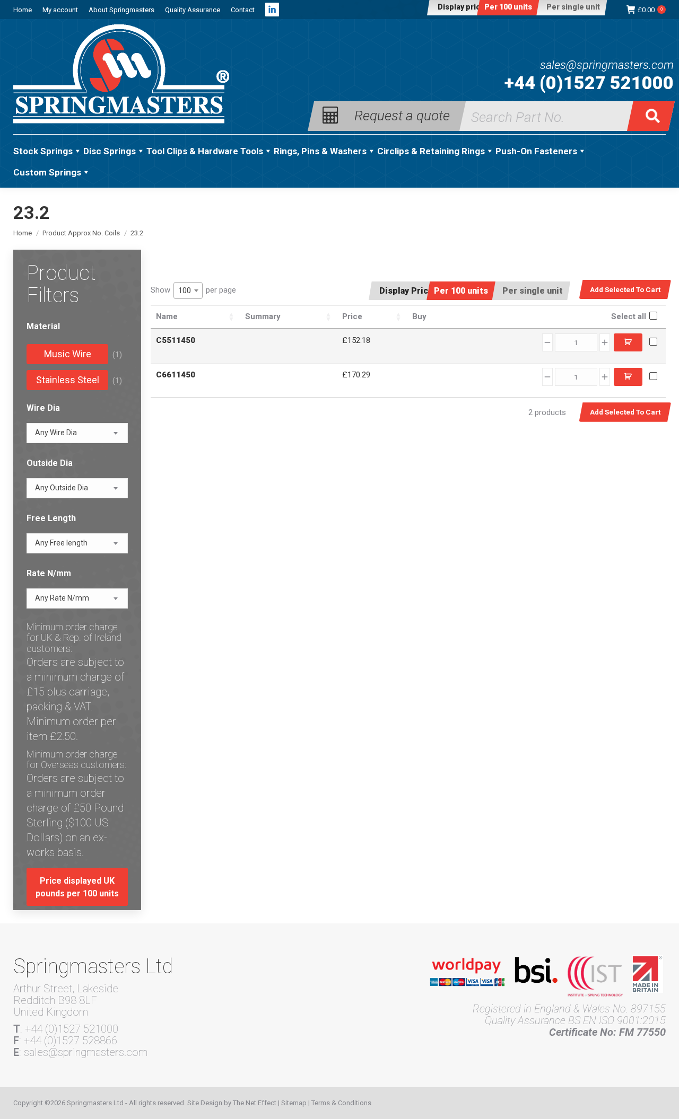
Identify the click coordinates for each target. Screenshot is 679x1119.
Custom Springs (47, 172)
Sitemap (294, 1103)
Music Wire (67, 353)
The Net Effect (254, 1103)
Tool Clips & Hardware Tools (204, 151)
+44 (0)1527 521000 (589, 82)
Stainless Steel (67, 379)
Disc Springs (109, 151)
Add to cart (628, 342)
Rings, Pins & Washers (320, 151)
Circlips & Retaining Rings (431, 151)
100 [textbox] (184, 290)
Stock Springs (43, 151)
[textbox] (56, 432)
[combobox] (188, 290)
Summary (263, 316)
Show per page (193, 290)
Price (352, 316)
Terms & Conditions (341, 1103)
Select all (628, 316)
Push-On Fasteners (536, 151)
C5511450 (175, 340)
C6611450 (175, 375)
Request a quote (402, 115)
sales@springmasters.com (607, 65)
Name (167, 316)
